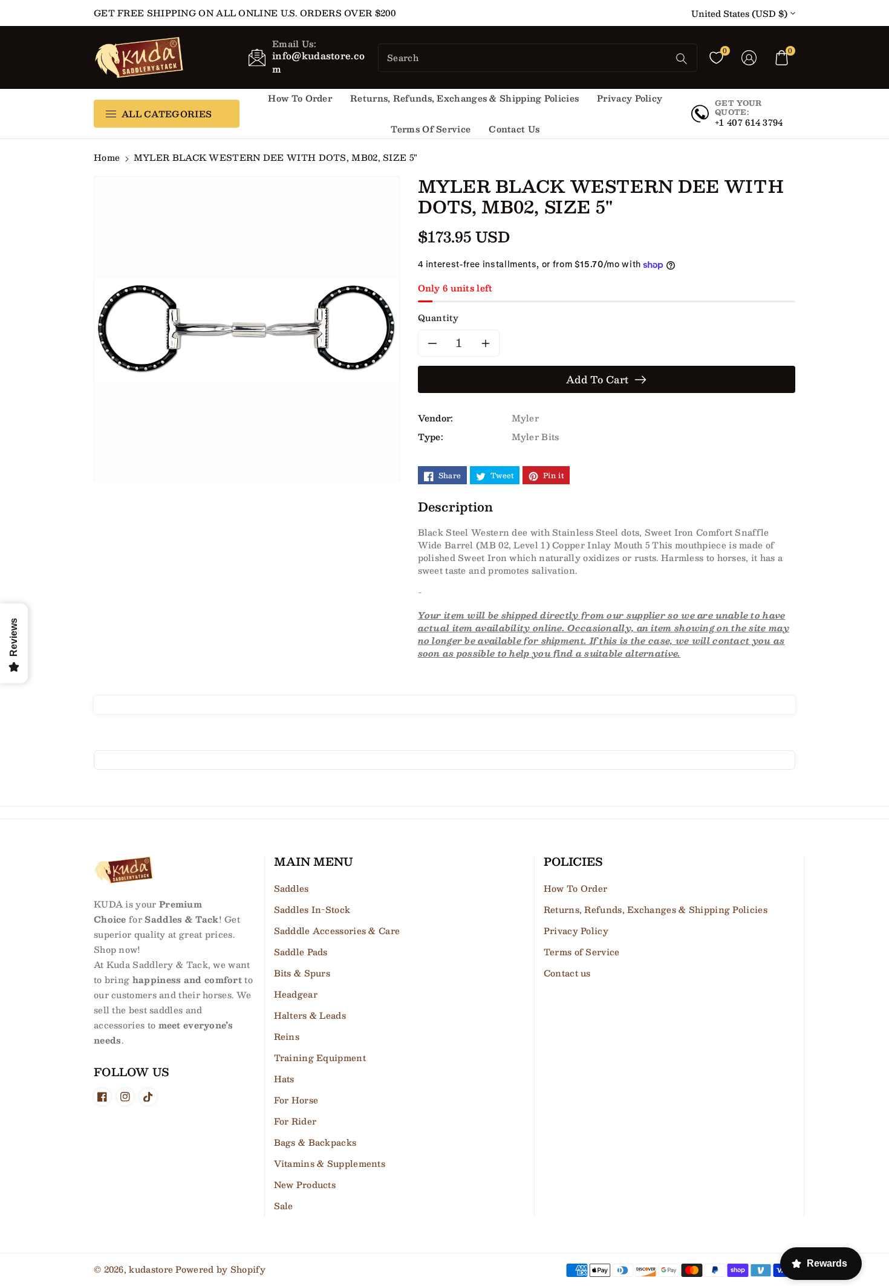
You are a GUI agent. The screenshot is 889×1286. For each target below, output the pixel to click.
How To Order (576, 888)
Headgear (296, 994)
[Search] (681, 59)
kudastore (151, 1269)
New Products (305, 1184)
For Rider (295, 1121)
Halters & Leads (310, 1015)
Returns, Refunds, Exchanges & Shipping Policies (655, 909)
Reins (287, 1036)
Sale (283, 1205)
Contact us (567, 973)
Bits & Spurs (302, 973)
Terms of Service (582, 951)
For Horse (296, 1100)
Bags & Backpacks (315, 1142)
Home (107, 157)
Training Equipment (320, 1057)
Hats (284, 1078)
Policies (573, 862)
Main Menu (313, 862)
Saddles (291, 888)
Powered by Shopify (220, 1269)
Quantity (438, 317)
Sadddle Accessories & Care (337, 930)
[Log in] (749, 57)
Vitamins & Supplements (330, 1163)
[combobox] (525, 57)
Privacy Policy (576, 930)
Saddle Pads (301, 951)
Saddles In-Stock (312, 909)
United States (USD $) (739, 13)
